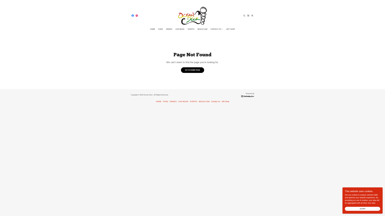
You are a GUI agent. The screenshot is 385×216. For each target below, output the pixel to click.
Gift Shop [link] (230, 29)
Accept (362, 209)
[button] (252, 16)
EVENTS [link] (191, 29)
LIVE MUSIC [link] (180, 29)
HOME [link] (152, 29)
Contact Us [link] (215, 101)
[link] (133, 16)
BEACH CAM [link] (202, 29)
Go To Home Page (192, 70)
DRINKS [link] (169, 29)
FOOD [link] (160, 29)
